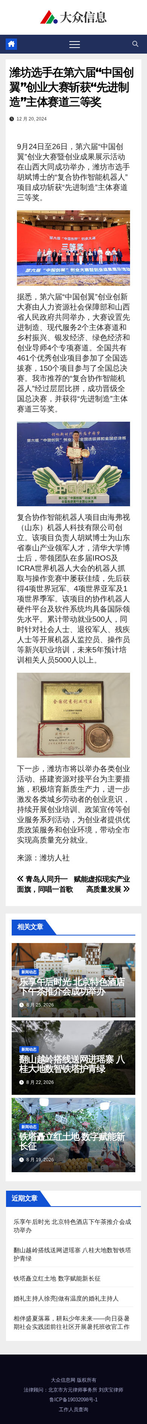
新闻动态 (29, 972)
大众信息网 (63, 1380)
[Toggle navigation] (74, 44)
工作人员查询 (73, 1409)
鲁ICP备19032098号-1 (73, 1399)
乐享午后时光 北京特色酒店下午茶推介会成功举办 (71, 986)
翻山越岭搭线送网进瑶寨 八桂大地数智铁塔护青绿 (71, 1064)
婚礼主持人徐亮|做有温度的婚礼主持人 (66, 1298)
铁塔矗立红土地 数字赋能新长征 (71, 1141)
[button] (135, 44)
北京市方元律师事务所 (72, 1390)
